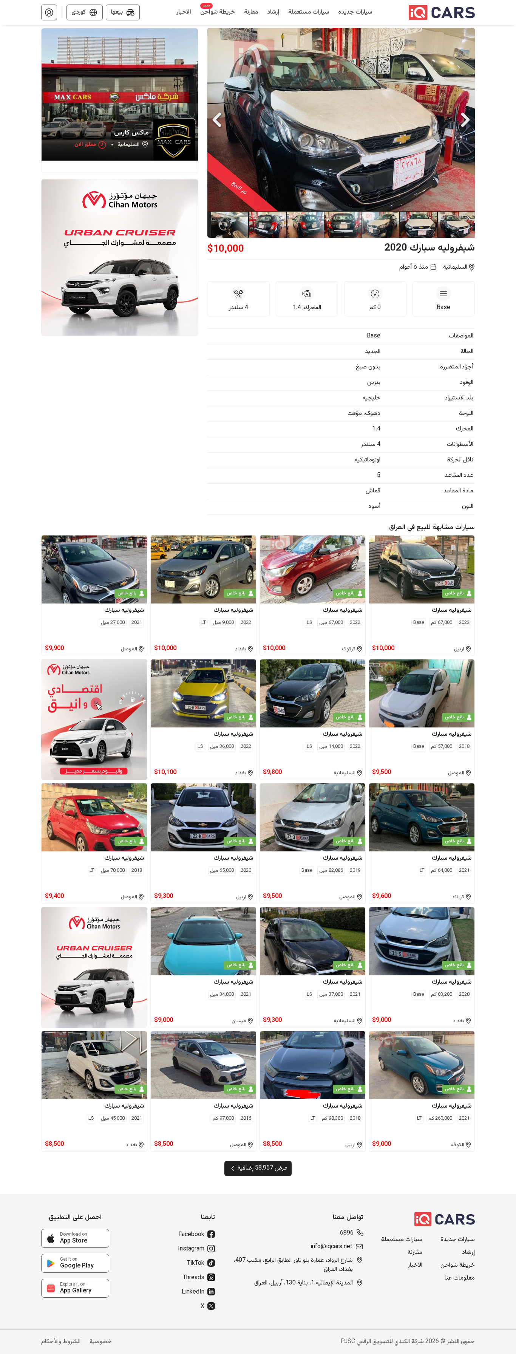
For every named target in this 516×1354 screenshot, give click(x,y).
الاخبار (415, 1265)
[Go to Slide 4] (343, 224)
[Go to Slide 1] (456, 224)
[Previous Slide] (216, 119)
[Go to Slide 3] (380, 224)
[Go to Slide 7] (229, 224)
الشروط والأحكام (60, 1341)
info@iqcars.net (331, 1247)
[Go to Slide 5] (305, 224)
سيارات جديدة (457, 1239)
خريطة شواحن (457, 1265)
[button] (49, 12)
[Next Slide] (465, 119)
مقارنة (415, 1252)
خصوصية (101, 1341)
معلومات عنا (460, 1278)
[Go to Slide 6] (267, 224)
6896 (347, 1233)
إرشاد (468, 1252)
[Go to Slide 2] (418, 224)
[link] (75, 1238)
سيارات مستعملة (401, 1239)
